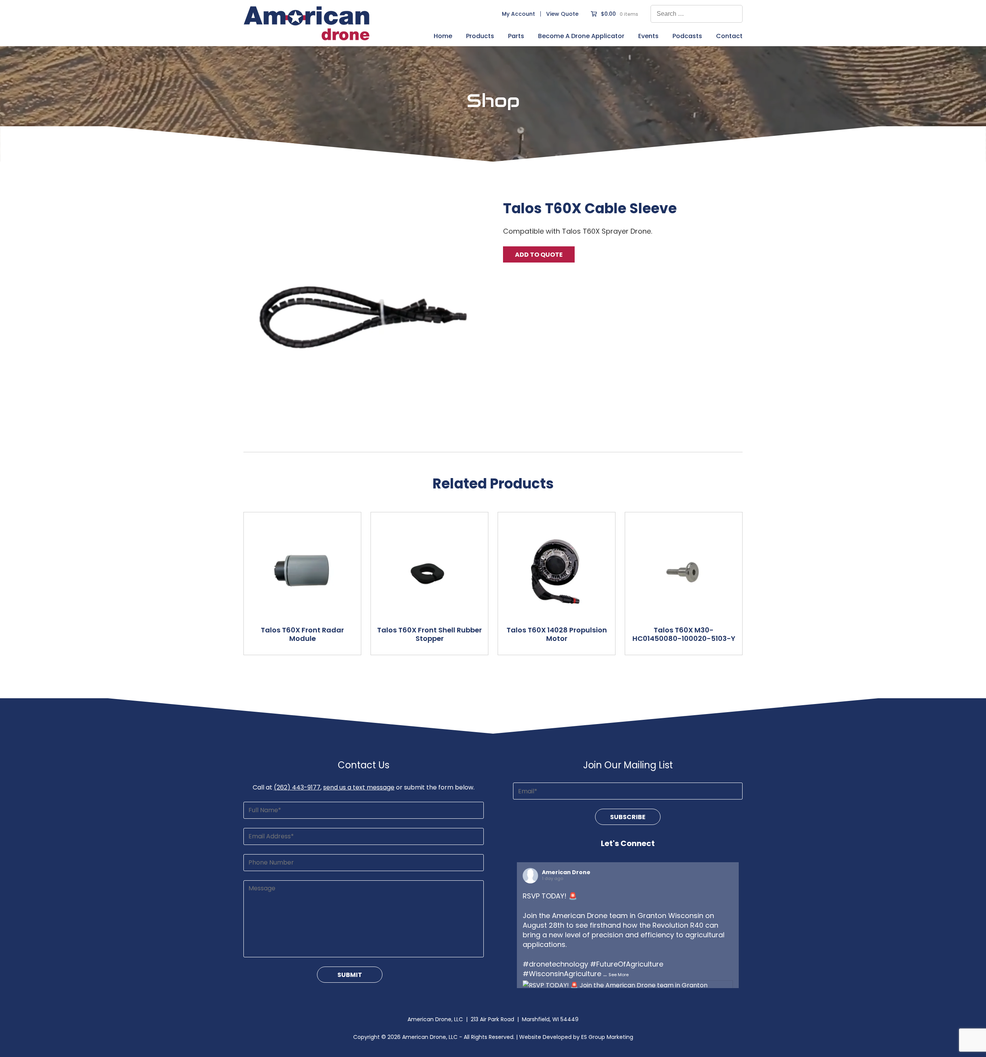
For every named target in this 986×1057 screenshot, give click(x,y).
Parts (516, 36)
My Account (518, 14)
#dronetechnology (555, 964)
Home (443, 36)
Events (648, 36)
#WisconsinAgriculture (562, 973)
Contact (729, 36)
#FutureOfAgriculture (626, 964)
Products (480, 36)
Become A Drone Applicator (581, 36)
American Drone (566, 872)
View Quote (562, 14)
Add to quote (539, 254)
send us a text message (358, 787)
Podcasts (687, 36)
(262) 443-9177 (297, 787)
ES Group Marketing (607, 1037)
